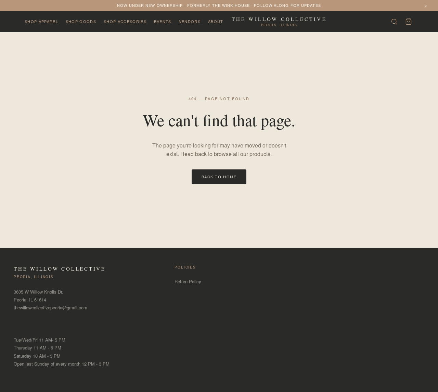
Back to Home (219, 176)
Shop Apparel (41, 21)
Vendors (190, 21)
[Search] (394, 21)
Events (162, 21)
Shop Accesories (125, 21)
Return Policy (188, 281)
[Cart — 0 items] (408, 21)
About (215, 21)
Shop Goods (81, 21)
